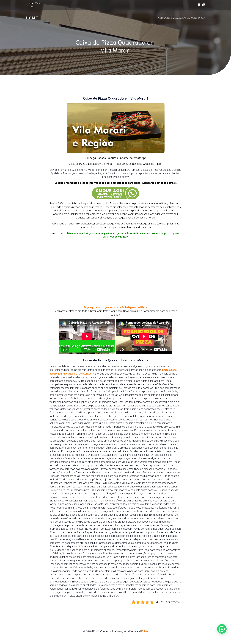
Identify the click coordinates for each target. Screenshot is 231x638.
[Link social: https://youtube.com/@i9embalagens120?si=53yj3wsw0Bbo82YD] (203, 5)
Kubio (144, 631)
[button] (222, 629)
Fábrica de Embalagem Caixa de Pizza (181, 17)
